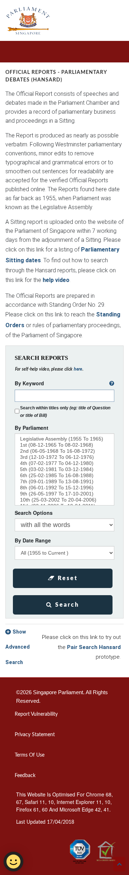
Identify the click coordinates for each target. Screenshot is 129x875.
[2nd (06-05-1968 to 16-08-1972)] (64, 451)
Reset (66, 578)
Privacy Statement (35, 734)
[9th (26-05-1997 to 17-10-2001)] (64, 494)
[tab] (64, 647)
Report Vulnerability (36, 714)
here (78, 369)
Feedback (25, 775)
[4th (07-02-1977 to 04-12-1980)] (64, 463)
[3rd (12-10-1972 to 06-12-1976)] (64, 457)
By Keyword (29, 383)
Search (66, 605)
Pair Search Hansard (94, 647)
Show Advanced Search (17, 647)
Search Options (34, 512)
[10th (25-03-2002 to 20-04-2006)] (64, 500)
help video (56, 280)
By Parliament (31, 427)
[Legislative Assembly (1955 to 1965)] (64, 439)
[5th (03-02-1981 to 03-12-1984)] (64, 469)
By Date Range (33, 540)
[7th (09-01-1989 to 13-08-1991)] (64, 482)
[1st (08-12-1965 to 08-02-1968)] (64, 445)
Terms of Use (29, 755)
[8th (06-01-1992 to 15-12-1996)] (64, 488)
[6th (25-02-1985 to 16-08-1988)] (64, 475)
